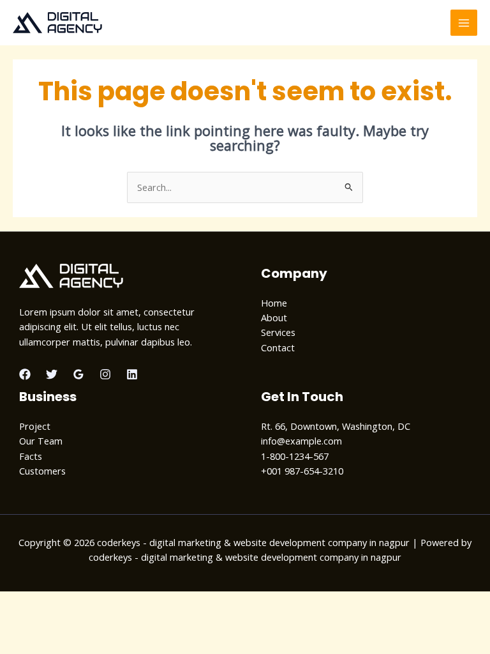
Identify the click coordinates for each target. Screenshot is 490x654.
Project (34, 426)
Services (278, 332)
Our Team (41, 440)
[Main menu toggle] (463, 23)
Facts (30, 456)
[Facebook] (25, 374)
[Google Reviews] (78, 374)
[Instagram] (105, 374)
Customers (42, 470)
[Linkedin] (132, 374)
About (274, 317)
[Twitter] (51, 374)
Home (274, 302)
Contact (278, 347)
